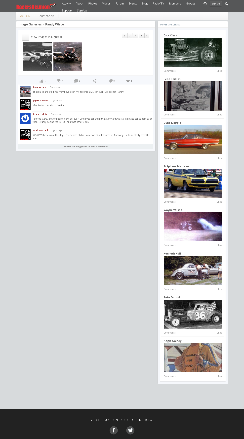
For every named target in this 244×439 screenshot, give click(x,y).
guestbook (47, 16)
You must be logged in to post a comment (86, 146)
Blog (145, 3)
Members (175, 3)
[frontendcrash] (67, 56)
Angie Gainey (172, 341)
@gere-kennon (40, 100)
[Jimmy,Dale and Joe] (37, 56)
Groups (190, 3)
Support (67, 10)
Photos (92, 3)
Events (133, 3)
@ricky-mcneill (40, 130)
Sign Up (216, 3)
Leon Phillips (172, 79)
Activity (66, 3)
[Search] (226, 3)
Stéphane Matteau (176, 166)
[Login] (205, 3)
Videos (106, 3)
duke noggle (172, 123)
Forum (120, 3)
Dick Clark (170, 35)
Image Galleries (30, 24)
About (79, 3)
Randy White (54, 24)
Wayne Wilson (173, 210)
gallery (25, 16)
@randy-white (40, 114)
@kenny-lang (39, 87)
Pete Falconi (172, 297)
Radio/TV (158, 3)
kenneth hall (172, 253)
